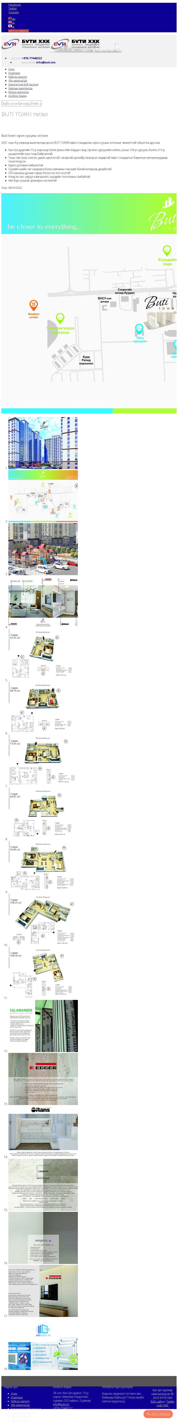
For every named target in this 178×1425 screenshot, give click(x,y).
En (13, 23)
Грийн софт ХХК (165, 1371)
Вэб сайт (156, 1369)
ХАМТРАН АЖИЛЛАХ (18, 30)
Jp (13, 26)
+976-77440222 (63, 1375)
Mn (13, 19)
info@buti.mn (61, 1372)
